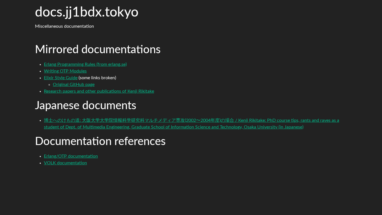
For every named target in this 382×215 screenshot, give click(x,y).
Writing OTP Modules (65, 71)
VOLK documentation (65, 163)
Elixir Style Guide (60, 78)
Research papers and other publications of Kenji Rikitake (99, 91)
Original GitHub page (74, 84)
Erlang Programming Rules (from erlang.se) (85, 64)
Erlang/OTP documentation (71, 156)
